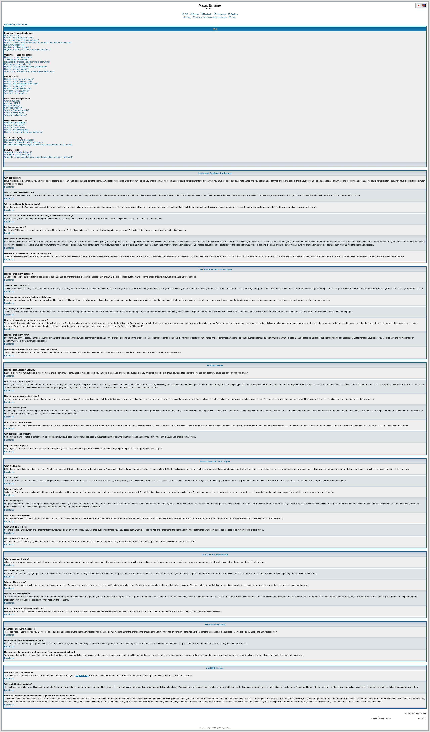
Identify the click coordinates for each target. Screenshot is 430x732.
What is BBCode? (12, 101)
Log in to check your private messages (211, 17)
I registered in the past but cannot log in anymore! (26, 49)
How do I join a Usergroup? (16, 130)
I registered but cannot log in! (17, 47)
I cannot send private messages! (19, 140)
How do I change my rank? (16, 69)
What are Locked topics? (15, 115)
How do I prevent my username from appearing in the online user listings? (37, 42)
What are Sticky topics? (14, 113)
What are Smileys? (12, 105)
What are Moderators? (14, 125)
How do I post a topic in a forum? (19, 79)
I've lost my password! (14, 45)
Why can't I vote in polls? (15, 93)
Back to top (9, 187)
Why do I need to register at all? (18, 38)
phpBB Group (82, 675)
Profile (188, 17)
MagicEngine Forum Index (15, 24)
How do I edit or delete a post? (18, 81)
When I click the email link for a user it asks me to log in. (29, 71)
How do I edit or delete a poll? (17, 88)
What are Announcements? (16, 110)
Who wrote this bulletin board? (18, 152)
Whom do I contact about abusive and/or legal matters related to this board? (38, 157)
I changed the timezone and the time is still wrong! (27, 62)
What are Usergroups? (14, 127)
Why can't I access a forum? (16, 91)
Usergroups (221, 14)
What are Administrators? (15, 123)
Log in (234, 17)
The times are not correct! (15, 59)
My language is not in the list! (17, 64)
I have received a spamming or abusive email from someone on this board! (38, 144)
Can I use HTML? (12, 103)
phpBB (210, 728)
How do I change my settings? (18, 57)
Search (196, 14)
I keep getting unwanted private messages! (23, 142)
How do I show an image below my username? (25, 66)
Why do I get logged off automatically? (21, 40)
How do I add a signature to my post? (21, 84)
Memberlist (207, 14)
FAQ (186, 14)
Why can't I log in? (12, 35)
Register (234, 14)
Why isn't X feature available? (17, 154)
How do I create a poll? (14, 86)
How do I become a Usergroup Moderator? (23, 132)
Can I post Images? (13, 108)
